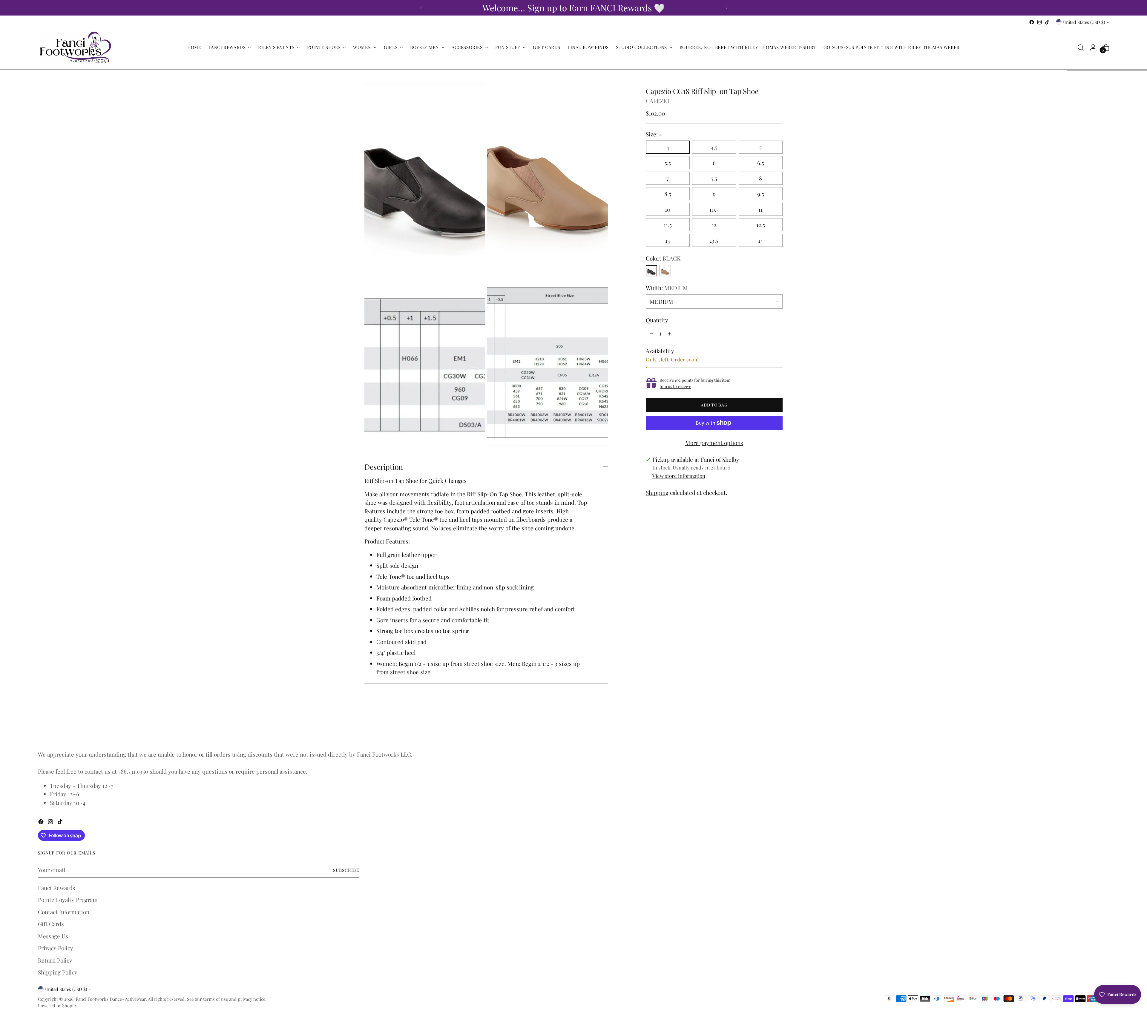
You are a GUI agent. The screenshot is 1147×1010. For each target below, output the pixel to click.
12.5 (760, 225)
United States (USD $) (1084, 22)
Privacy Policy (55, 948)
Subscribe (346, 870)
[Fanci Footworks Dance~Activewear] (75, 47)
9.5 (760, 194)
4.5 (714, 147)
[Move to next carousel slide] (777, 728)
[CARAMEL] (665, 270)
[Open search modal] (1081, 47)
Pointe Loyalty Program (68, 899)
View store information (678, 475)
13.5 (714, 240)
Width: (667, 288)
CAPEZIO (657, 100)
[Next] (726, 8)
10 (667, 209)
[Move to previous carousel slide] (764, 728)
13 (667, 240)
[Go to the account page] (1093, 47)
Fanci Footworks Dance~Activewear (111, 999)
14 (760, 240)
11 (760, 209)
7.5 (714, 178)
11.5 (668, 225)
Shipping (657, 492)
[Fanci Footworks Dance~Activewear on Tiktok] (1047, 22)
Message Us (53, 936)
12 (714, 225)
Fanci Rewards (56, 888)
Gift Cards (51, 924)
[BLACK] (651, 270)
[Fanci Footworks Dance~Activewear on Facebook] (1031, 22)
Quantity (657, 320)
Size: (654, 134)
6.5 (760, 163)
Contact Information (63, 912)
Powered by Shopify (57, 1006)
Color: (663, 258)
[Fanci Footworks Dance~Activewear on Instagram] (1039, 22)
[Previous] (420, 8)
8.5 (667, 194)
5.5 (668, 163)
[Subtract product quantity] (651, 333)
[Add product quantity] (669, 333)
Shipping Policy (57, 972)
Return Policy (55, 960)
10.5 (714, 209)
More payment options (714, 443)
